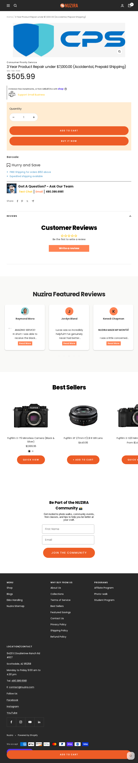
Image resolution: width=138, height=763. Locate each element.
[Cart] (129, 5)
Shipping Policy (59, 630)
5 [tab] (79, 356)
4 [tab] (74, 356)
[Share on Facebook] (17, 201)
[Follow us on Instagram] (20, 722)
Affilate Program (104, 587)
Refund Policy (58, 636)
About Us (55, 587)
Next (128, 327)
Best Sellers (57, 606)
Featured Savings (60, 612)
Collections (57, 594)
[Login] (122, 5)
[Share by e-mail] (33, 201)
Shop (10, 587)
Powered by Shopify (28, 735)
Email (39, 192)
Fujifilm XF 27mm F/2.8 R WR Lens (83, 438)
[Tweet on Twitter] (27, 201)
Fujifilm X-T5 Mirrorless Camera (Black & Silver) (31, 439)
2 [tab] (64, 356)
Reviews (12, 216)
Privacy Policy (58, 624)
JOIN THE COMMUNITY (69, 553)
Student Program (104, 600)
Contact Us (57, 618)
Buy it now (69, 141)
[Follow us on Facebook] (11, 722)
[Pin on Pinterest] (22, 201)
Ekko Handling (15, 600)
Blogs (10, 594)
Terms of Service (60, 600)
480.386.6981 (55, 192)
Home (10, 16)
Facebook (12, 700)
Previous (10, 327)
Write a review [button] (69, 248)
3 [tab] (69, 356)
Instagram (13, 706)
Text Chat (25, 192)
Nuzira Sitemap (15, 606)
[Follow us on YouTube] (29, 722)
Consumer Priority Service (22, 62)
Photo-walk (101, 594)
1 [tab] (59, 356)
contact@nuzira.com (21, 687)
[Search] (15, 5)
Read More (25, 343)
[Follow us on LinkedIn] (39, 722)
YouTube (12, 713)
